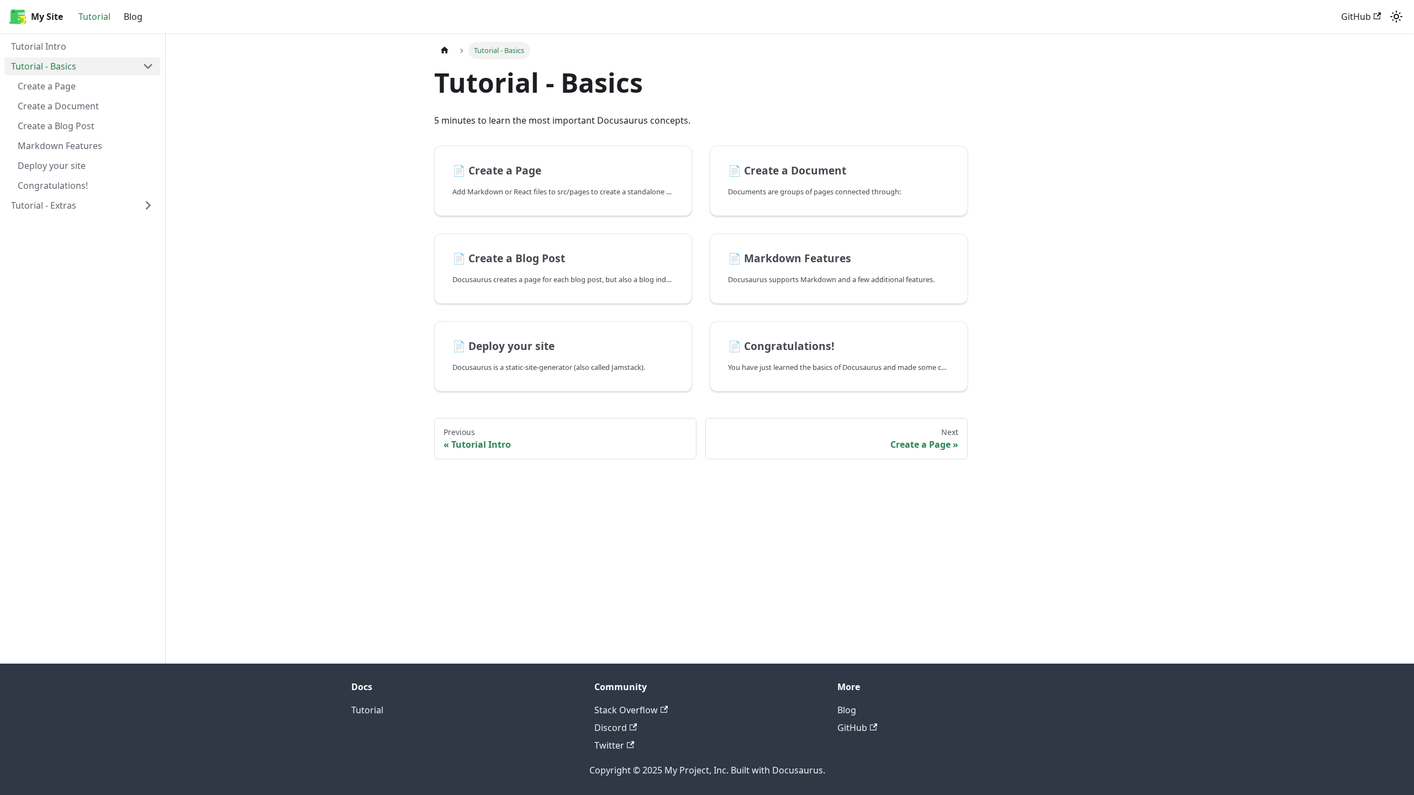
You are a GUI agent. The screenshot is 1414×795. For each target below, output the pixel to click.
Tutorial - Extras (43, 205)
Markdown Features (60, 146)
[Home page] (444, 50)
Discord (610, 728)
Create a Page (47, 86)
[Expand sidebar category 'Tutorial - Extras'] (148, 205)
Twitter (609, 745)
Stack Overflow (626, 710)
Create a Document (58, 106)
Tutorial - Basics (43, 66)
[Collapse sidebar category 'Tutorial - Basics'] (148, 66)
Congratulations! (53, 185)
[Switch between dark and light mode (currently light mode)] (1396, 16)
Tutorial (94, 16)
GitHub (1356, 16)
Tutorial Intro (38, 46)
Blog (133, 16)
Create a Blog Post (56, 126)
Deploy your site (52, 166)
